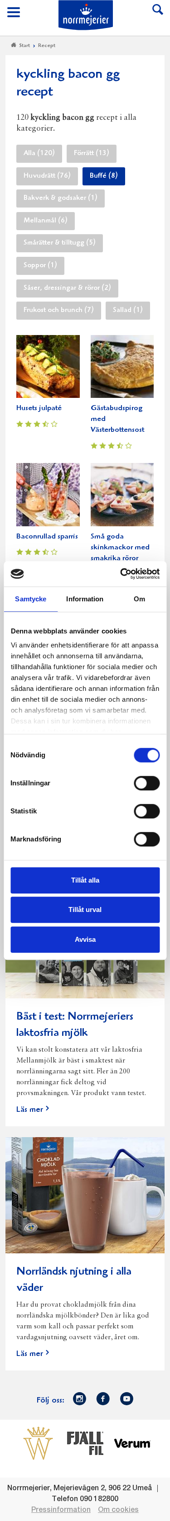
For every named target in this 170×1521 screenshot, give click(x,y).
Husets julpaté (39, 408)
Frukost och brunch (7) (59, 310)
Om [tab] (139, 599)
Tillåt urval (85, 909)
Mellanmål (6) (46, 221)
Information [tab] (84, 599)
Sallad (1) (128, 310)
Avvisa (85, 939)
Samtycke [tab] (30, 599)
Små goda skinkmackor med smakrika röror (120, 547)
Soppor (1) (40, 265)
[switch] (147, 782)
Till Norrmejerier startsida (85, 15)
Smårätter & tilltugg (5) (60, 243)
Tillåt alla (85, 880)
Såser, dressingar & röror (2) (67, 288)
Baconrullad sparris (47, 537)
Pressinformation (61, 1510)
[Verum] (132, 1443)
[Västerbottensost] (38, 1443)
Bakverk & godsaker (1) (60, 198)
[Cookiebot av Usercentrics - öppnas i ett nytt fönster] (121, 574)
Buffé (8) (104, 176)
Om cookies (118, 1510)
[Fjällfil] (85, 1443)
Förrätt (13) (91, 153)
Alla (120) (39, 153)
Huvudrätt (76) (47, 176)
